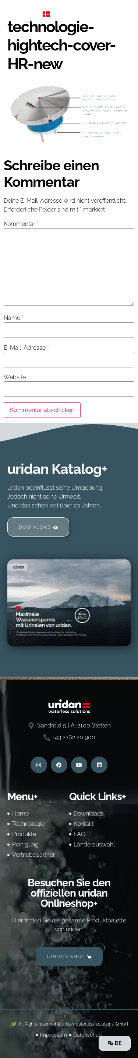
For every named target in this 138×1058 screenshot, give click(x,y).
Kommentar (21, 224)
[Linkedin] (99, 765)
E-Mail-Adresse (26, 348)
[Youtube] (79, 765)
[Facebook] (59, 765)
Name (14, 318)
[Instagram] (39, 765)
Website (15, 377)
